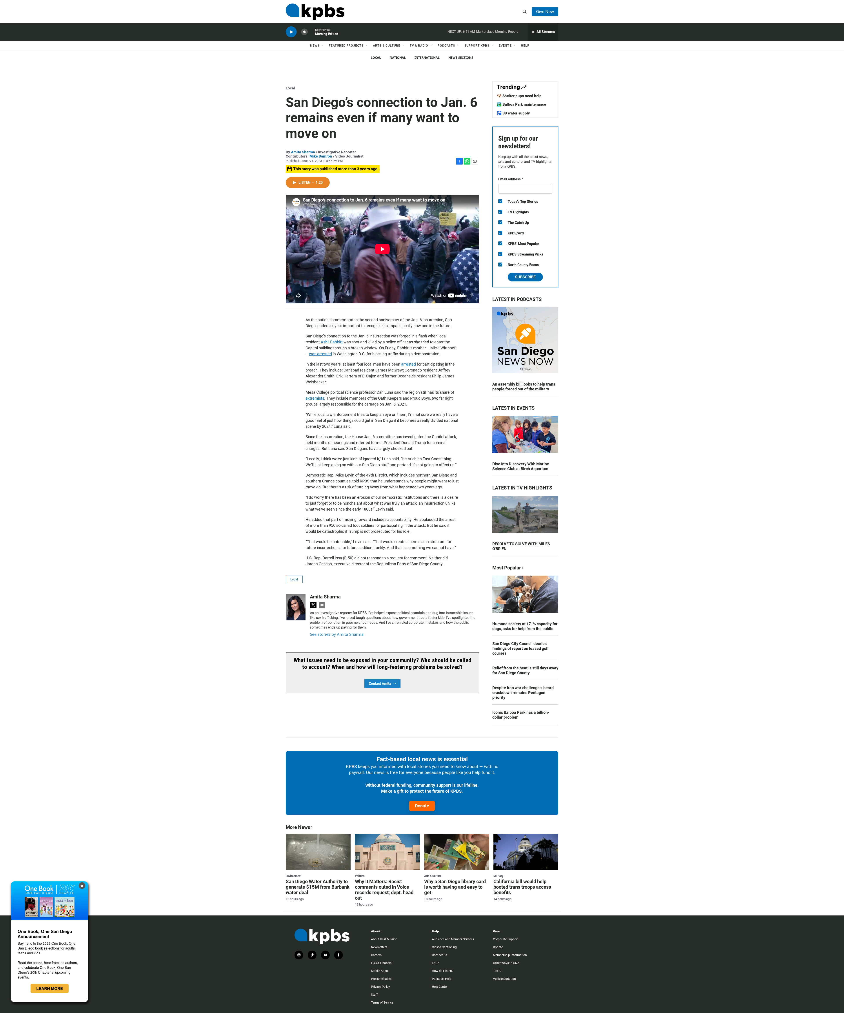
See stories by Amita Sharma (337, 634)
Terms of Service (382, 1002)
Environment (293, 876)
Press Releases (381, 978)
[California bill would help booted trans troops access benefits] (525, 852)
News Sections (460, 57)
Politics (359, 876)
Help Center (440, 986)
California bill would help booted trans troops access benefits (522, 887)
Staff (374, 994)
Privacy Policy (380, 986)
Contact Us (439, 955)
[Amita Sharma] (296, 607)
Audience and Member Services (453, 939)
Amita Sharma (303, 152)
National (398, 57)
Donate (422, 805)
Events (505, 45)
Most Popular (506, 568)
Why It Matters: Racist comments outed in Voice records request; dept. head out (384, 890)
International (427, 57)
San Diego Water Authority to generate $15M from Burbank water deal (317, 887)
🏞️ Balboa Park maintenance (521, 104)
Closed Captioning (444, 947)
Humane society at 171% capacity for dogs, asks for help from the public (525, 626)
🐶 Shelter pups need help (519, 96)
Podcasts (446, 45)
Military (498, 876)
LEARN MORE (49, 988)
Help (525, 45)
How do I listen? (442, 971)
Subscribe (525, 277)
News (314, 45)
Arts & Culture (386, 45)
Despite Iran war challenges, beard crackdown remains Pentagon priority (523, 692)
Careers (376, 955)
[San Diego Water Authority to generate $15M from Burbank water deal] (318, 852)
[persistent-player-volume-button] (304, 32)
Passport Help (441, 978)
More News (298, 827)
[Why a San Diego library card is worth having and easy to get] (456, 852)
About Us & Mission (384, 939)
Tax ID (497, 971)
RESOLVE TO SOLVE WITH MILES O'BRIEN (521, 546)
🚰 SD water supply (513, 113)
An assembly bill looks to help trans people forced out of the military (523, 386)
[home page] (315, 12)
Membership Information (510, 955)
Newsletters (379, 947)
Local (376, 57)
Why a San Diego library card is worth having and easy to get (455, 887)
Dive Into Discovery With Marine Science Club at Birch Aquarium (520, 466)
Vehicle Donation (504, 978)
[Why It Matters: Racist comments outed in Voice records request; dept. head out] (387, 852)
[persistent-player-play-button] (291, 32)
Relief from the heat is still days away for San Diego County (525, 670)
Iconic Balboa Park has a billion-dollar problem (520, 714)
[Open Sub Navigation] (322, 45)
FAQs (435, 963)
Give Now (545, 11)
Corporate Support (505, 939)
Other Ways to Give (506, 963)
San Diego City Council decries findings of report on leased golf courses (520, 648)
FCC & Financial (381, 963)
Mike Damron (320, 156)
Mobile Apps (379, 971)
